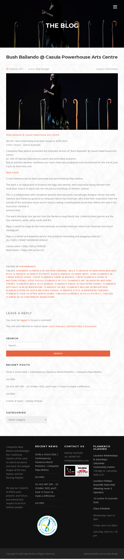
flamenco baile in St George (34, 283)
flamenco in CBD (55, 287)
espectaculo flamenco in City (47, 280)
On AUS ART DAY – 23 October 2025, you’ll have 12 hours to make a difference (48, 386)
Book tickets (12, 172)
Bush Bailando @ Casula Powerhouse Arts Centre (32, 134)
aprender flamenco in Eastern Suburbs (41, 270)
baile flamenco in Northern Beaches (92, 270)
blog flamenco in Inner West (70, 274)
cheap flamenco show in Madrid (53, 277)
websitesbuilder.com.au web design (101, 553)
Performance (111, 68)
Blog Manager (42, 68)
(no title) (10, 379)
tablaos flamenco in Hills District (78, 293)
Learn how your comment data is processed (72, 326)
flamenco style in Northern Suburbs (84, 290)
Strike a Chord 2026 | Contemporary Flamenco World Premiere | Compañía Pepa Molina (54, 371)
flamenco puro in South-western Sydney (32, 290)
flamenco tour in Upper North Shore (30, 293)
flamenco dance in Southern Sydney (78, 283)
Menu (115, 6)
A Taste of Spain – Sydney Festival (24, 400)
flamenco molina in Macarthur (87, 287)
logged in (25, 320)
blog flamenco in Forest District (28, 274)
